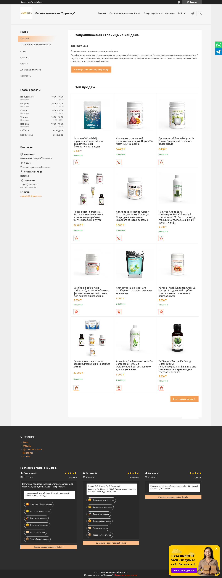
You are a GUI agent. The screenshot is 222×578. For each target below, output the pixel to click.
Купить (76, 162)
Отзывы (24, 57)
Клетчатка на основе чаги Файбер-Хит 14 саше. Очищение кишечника (134, 290)
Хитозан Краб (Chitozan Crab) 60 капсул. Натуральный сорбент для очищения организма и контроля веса (177, 291)
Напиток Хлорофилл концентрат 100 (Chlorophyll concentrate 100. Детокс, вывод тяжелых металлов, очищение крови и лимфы (177, 217)
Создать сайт (27, 2)
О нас (23, 51)
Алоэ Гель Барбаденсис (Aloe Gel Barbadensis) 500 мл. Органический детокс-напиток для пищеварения (134, 365)
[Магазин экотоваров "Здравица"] (26, 13)
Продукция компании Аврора (37, 44)
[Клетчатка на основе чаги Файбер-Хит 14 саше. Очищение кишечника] (135, 264)
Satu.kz (125, 572)
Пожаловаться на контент (126, 575)
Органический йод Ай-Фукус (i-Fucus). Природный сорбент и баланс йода (176, 141)
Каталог (24, 38)
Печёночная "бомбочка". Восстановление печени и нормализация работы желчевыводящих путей (88, 215)
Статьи (24, 63)
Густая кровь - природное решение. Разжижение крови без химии (92, 364)
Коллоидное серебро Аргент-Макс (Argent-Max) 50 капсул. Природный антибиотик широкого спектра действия (133, 215)
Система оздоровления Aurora (124, 13)
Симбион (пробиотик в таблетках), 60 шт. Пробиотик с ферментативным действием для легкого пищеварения (92, 291)
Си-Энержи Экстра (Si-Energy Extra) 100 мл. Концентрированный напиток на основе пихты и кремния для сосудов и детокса (177, 366)
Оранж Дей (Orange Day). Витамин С (104, 486)
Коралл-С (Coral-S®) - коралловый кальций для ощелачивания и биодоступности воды (88, 142)
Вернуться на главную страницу (92, 70)
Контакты (170, 13)
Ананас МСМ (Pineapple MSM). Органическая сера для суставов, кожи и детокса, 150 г (112, 490)
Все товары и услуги (183, 399)
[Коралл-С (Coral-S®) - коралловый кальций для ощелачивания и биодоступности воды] (92, 115)
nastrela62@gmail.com (31, 196)
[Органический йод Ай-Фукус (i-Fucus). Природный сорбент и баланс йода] (177, 115)
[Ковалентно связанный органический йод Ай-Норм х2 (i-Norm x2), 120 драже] (135, 115)
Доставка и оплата (30, 69)
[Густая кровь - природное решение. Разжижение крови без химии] (92, 338)
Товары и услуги (152, 13)
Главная (102, 13)
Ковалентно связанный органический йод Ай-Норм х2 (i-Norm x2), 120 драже (135, 141)
